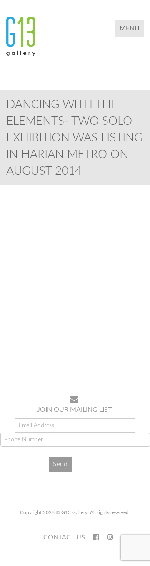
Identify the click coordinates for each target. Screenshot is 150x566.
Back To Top (122, 362)
